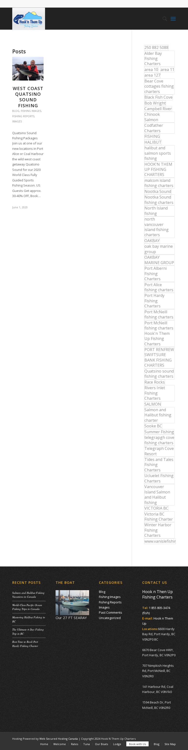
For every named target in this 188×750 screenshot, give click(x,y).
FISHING (152, 136)
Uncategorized (110, 618)
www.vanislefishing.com (160, 541)
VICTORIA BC (156, 508)
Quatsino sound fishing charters (159, 373)
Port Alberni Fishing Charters (155, 273)
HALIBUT (153, 142)
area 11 (167, 69)
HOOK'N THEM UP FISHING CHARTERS (158, 169)
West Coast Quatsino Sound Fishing (28, 96)
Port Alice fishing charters (158, 287)
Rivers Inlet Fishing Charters (154, 393)
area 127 (152, 75)
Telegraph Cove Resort (159, 451)
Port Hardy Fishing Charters (154, 301)
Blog (15, 111)
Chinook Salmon (152, 117)
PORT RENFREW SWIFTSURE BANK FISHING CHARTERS (159, 357)
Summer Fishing (159, 431)
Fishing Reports (23, 116)
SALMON (152, 404)
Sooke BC (153, 426)
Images (17, 121)
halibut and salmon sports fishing (157, 153)
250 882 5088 (156, 47)
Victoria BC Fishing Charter (158, 516)
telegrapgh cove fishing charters (159, 440)
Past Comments (110, 612)
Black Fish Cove (158, 97)
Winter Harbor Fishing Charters (157, 530)
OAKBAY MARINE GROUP (159, 260)
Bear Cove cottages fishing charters (159, 86)
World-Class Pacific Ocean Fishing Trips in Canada (27, 607)
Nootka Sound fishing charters (158, 199)
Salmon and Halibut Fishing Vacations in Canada (28, 595)
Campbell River (158, 108)
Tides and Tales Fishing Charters (158, 465)
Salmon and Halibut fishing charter (157, 415)
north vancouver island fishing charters (156, 226)
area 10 (151, 69)
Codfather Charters (153, 128)
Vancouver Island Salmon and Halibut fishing (157, 494)
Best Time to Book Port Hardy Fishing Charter (25, 644)
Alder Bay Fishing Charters (153, 59)
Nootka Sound (157, 191)
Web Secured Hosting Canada (58, 738)
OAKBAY (152, 240)
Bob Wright (155, 103)
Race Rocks (154, 382)
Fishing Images (31, 111)
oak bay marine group (158, 249)
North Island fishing (156, 210)
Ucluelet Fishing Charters (159, 478)
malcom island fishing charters (158, 183)
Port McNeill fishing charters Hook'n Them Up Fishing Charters (158, 333)
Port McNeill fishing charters (158, 314)
